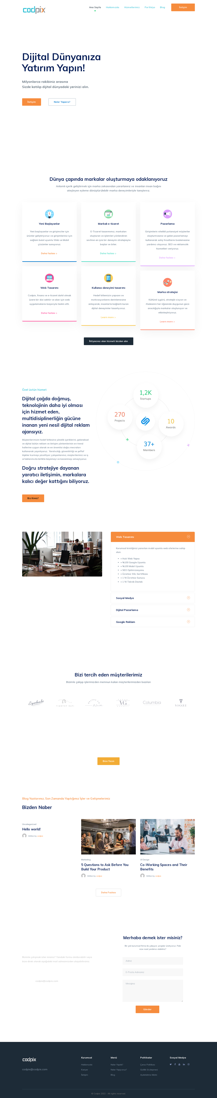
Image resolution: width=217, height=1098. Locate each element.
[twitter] (171, 1064)
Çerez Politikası (147, 1064)
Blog (113, 1074)
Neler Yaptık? (117, 1064)
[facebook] (175, 1064)
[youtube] (179, 1064)
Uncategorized (29, 824)
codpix (40, 836)
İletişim (183, 7)
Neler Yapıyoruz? (119, 1069)
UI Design (144, 859)
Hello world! (31, 829)
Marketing (86, 859)
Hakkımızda (86, 1064)
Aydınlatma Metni (148, 1074)
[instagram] (188, 1064)
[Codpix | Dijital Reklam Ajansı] (34, 9)
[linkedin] (184, 1064)
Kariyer (84, 1069)
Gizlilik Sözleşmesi (149, 1069)
